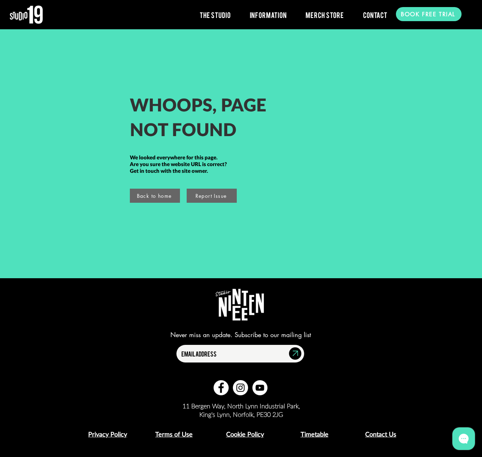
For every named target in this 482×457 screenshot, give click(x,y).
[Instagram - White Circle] (240, 387)
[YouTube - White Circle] (259, 387)
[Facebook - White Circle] (221, 387)
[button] (215, 15)
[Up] (295, 353)
